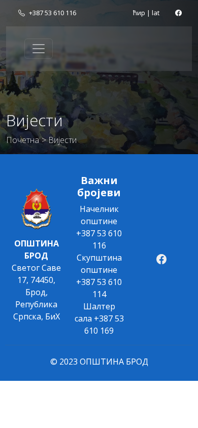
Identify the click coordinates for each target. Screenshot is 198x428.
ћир (139, 12)
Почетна (22, 140)
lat (155, 12)
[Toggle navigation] (38, 49)
